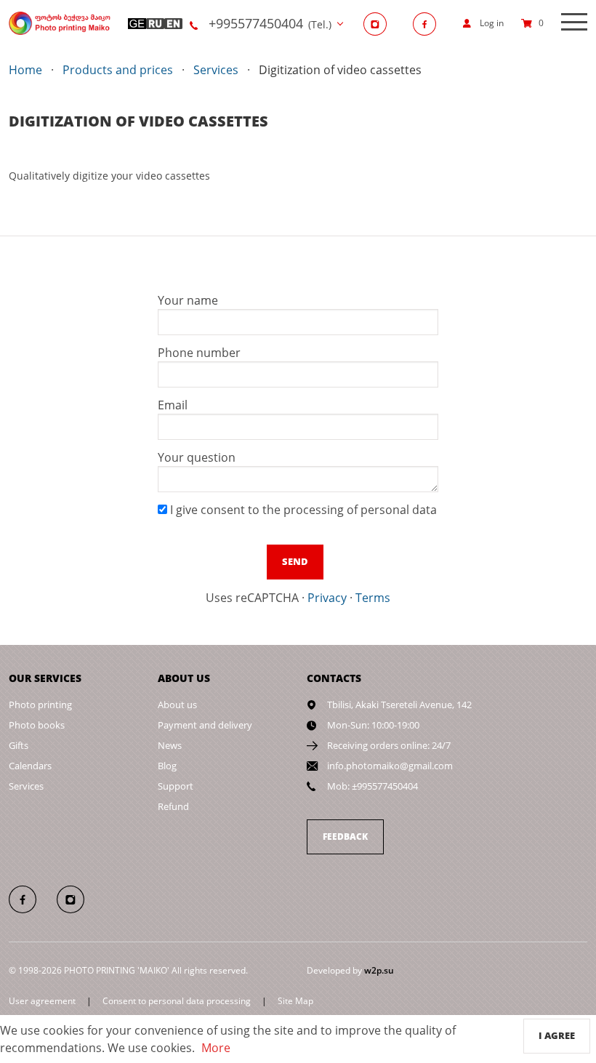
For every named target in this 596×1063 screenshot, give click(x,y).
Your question (196, 457)
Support (175, 786)
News (170, 745)
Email (173, 405)
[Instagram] (379, 23)
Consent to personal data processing (176, 1001)
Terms (372, 598)
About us (177, 704)
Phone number (199, 353)
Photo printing (40, 704)
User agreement (42, 1001)
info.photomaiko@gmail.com (390, 765)
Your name (188, 300)
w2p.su (379, 970)
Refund (173, 806)
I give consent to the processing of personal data (302, 510)
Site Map (295, 1001)
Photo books (37, 724)
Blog (167, 765)
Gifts (18, 745)
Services (26, 786)
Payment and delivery (205, 724)
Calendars (30, 765)
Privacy (327, 598)
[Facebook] (429, 23)
